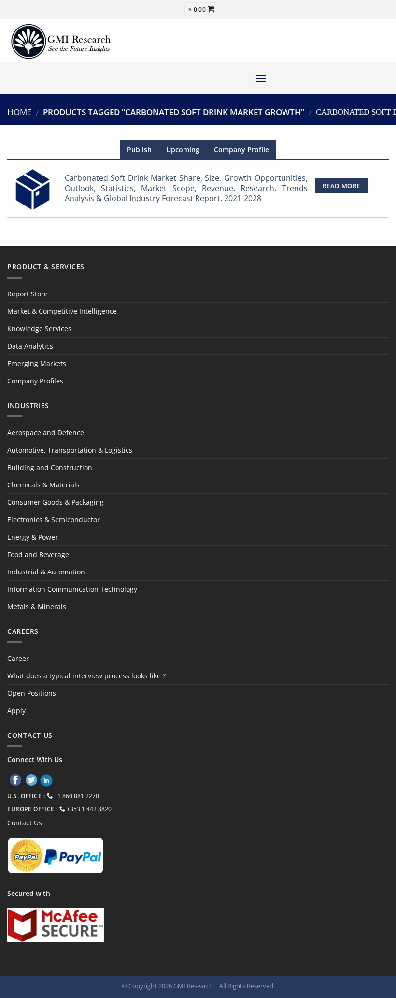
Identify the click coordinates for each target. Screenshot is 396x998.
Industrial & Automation (46, 571)
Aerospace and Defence (45, 432)
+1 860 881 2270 (76, 796)
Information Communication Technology (72, 589)
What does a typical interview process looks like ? (86, 675)
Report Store (27, 293)
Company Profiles (35, 380)
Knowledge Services (39, 328)
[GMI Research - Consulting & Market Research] (60, 40)
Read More (341, 185)
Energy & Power (32, 537)
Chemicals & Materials (43, 484)
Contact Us (24, 822)
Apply (16, 710)
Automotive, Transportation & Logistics (69, 450)
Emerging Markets (36, 363)
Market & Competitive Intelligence (62, 311)
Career (18, 658)
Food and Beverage (38, 554)
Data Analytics (30, 346)
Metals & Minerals (36, 606)
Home (19, 111)
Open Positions (31, 693)
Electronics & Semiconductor (53, 519)
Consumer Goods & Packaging (55, 502)
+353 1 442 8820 (89, 809)
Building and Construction (49, 467)
